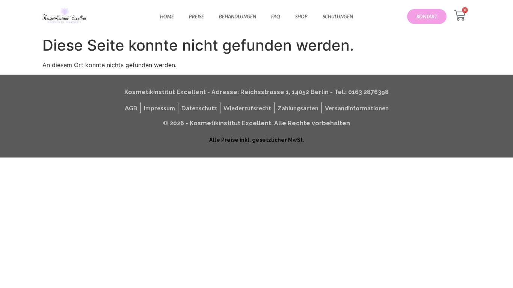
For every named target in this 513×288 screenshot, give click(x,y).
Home (167, 17)
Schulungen (338, 17)
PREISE (196, 17)
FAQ (275, 17)
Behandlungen (237, 17)
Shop (301, 17)
